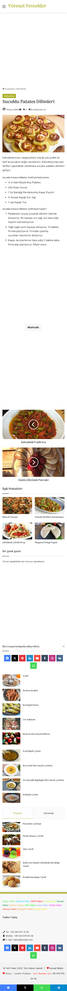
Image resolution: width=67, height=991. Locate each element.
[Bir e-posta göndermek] (20, 109)
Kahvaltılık (21, 88)
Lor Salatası (29, 720)
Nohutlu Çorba (30, 795)
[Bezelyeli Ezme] (11, 709)
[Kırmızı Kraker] (11, 695)
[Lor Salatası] (11, 724)
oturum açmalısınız (35, 561)
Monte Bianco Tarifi (33, 836)
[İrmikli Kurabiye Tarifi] (11, 881)
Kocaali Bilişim (56, 968)
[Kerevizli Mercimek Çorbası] (11, 770)
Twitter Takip (9, 917)
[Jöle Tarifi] (11, 853)
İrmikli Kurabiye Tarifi (34, 877)
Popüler (17, 813)
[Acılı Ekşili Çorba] (11, 755)
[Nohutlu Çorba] (11, 798)
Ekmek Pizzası (10, 517)
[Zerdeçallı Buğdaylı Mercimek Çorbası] (11, 784)
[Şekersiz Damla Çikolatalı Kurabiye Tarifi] (11, 867)
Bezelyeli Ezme (31, 705)
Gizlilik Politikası (22, 973)
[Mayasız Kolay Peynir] (50, 531)
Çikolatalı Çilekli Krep (13, 542)
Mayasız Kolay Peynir (46, 542)
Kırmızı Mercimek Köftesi (36, 734)
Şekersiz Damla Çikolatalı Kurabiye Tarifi (41, 864)
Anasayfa (9, 88)
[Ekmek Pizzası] (17, 505)
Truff (25, 676)
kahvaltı (34, 327)
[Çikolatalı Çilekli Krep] (17, 531)
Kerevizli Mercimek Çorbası (37, 766)
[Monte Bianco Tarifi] (11, 839)
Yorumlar (48, 813)
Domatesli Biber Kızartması (49, 517)
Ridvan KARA (13, 109)
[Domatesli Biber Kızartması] (50, 505)
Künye (9, 973)
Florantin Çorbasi (32, 824)
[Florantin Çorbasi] (11, 827)
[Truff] (11, 680)
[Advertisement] (33, 51)
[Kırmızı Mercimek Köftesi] (11, 738)
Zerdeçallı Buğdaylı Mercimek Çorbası (43, 780)
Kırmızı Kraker (30, 691)
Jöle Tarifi (28, 849)
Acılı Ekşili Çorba (31, 751)
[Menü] (4, 7)
